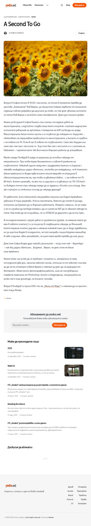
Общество (27, 5)
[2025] (45, 353)
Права (83, 499)
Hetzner (51, 517)
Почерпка (82, 487)
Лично (33, 17)
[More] (47, 5)
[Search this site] (62, 5)
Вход (68, 5)
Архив (70, 487)
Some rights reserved (32, 517)
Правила (82, 495)
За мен (70, 491)
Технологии (38, 5)
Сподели (81, 33)
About (70, 495)
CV (72, 503)
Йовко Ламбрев (17, 33)
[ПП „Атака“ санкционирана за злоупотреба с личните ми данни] (45, 390)
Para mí (70, 499)
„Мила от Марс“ (52, 286)
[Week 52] (45, 371)
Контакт (82, 503)
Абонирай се (79, 5)
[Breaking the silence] (45, 409)
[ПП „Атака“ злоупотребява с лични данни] (45, 428)
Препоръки (81, 491)
